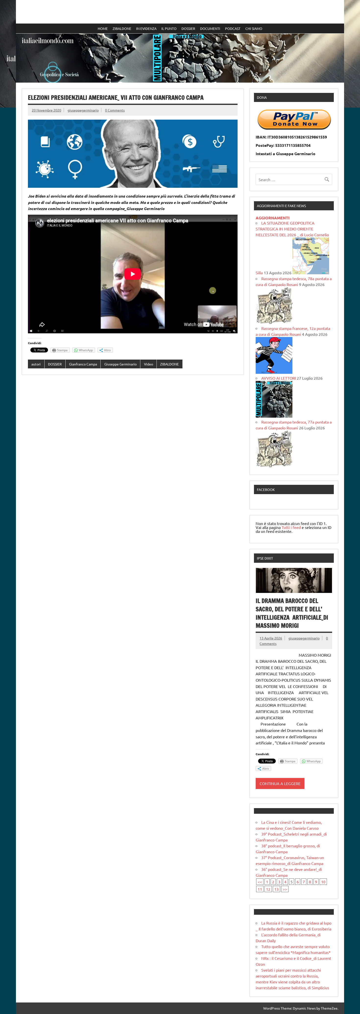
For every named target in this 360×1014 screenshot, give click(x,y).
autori (36, 364)
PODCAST (232, 28)
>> (285, 889)
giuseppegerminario (83, 110)
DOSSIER (188, 28)
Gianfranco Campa (83, 364)
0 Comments (115, 110)
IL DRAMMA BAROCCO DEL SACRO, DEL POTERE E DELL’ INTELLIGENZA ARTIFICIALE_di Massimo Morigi (292, 613)
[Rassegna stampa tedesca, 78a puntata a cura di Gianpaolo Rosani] (274, 322)
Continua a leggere (280, 783)
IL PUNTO (169, 28)
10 (323, 881)
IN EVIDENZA (146, 28)
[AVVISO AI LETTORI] (274, 415)
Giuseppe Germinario (120, 364)
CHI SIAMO (253, 28)
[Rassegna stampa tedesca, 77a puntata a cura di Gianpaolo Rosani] (274, 465)
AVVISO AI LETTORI (278, 378)
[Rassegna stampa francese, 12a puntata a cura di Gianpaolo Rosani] (274, 372)
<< (260, 881)
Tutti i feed (291, 527)
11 (260, 889)
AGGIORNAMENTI (272, 217)
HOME (103, 28)
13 (276, 889)
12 (268, 889)
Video (148, 364)
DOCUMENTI (210, 28)
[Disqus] (133, 442)
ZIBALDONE (122, 28)
